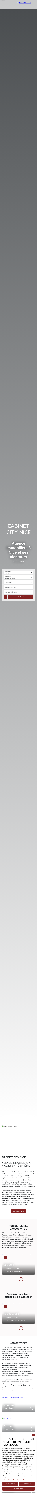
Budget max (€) (10, 587)
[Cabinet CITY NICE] (26, 4)
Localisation (10, 582)
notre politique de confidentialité (13, 1480)
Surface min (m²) (11, 592)
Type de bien (8, 576)
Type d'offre (8, 571)
